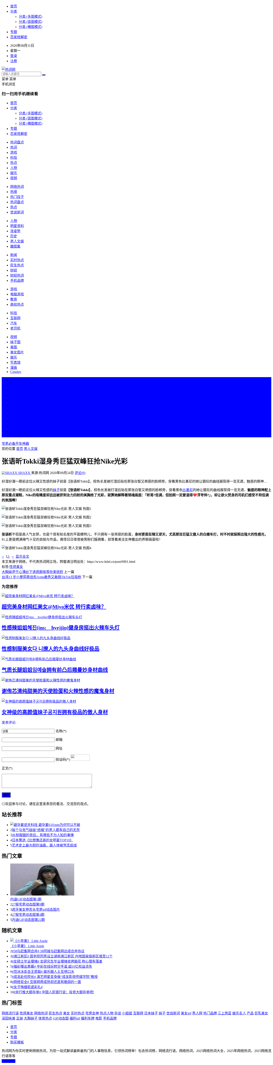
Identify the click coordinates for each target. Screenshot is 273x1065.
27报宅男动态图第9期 (28, 904)
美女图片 (17, 352)
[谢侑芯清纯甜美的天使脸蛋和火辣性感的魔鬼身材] (136, 680)
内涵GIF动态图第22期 (28, 920)
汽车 (13, 323)
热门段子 (17, 197)
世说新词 (17, 212)
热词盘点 (17, 142)
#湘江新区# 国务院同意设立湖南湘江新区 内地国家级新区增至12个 (62, 956)
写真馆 (15, 362)
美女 (13, 421)
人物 (13, 168)
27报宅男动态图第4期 (28, 914)
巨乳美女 (261, 1013)
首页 (13, 6)
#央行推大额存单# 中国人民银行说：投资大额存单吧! (54, 992)
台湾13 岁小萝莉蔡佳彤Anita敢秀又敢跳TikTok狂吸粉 (41, 577)
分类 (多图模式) (30, 16)
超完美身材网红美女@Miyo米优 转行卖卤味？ (54, 607)
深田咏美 (8, 1018)
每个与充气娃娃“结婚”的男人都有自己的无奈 (46, 830)
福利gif (75, 1018)
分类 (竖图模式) (30, 21)
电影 (98, 1018)
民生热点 (17, 265)
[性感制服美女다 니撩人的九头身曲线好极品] (136, 637)
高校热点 (17, 304)
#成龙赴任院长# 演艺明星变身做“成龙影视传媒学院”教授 (55, 977)
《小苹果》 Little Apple (27, 946)
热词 (13, 147)
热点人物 (106, 1013)
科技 (13, 157)
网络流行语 (10, 1013)
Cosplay (15, 371)
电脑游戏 (17, 294)
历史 (13, 236)
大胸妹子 (31, 1018)
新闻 (13, 255)
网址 (59, 748)
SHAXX (24, 473)
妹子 (56, 490)
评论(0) (80, 473)
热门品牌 (210, 1013)
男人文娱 (17, 241)
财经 (13, 270)
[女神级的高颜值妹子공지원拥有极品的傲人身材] (136, 701)
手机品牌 (17, 280)
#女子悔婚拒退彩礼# (27, 987)
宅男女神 (92, 1013)
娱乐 (13, 173)
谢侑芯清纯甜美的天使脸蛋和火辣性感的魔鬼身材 (58, 691)
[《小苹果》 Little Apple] (140, 940)
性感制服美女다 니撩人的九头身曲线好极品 (50, 649)
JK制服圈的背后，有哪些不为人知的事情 (43, 835)
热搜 (13, 192)
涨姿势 (15, 231)
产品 (250, 1013)
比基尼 (188, 490)
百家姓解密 (18, 37)
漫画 (13, 367)
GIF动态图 (61, 1018)
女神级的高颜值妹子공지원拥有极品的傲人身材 (55, 712)
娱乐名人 (239, 1013)
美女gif (186, 1013)
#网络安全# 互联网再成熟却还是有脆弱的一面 (46, 982)
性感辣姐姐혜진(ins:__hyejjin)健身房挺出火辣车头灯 (61, 627)
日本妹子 (151, 1013)
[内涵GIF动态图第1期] (140, 880)
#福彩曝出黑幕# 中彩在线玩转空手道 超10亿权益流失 (52, 966)
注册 (13, 61)
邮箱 (59, 739)
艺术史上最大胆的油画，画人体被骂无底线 (44, 845)
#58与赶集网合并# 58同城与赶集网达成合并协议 (48, 951)
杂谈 (117, 1013)
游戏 (13, 152)
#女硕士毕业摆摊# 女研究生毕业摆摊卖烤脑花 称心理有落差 (57, 961)
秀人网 (197, 1013)
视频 (13, 178)
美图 (13, 347)
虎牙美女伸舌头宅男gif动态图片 (36, 909)
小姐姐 (127, 1013)
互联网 (15, 318)
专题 (13, 32)
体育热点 (45, 1018)
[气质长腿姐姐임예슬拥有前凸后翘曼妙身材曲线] (136, 658)
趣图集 (15, 246)
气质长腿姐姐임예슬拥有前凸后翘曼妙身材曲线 (55, 670)
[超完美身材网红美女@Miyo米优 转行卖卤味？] (136, 595)
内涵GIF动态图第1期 (25, 899)
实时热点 (17, 260)
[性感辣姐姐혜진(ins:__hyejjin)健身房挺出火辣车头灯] (136, 616)
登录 (13, 56)
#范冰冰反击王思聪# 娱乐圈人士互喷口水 (43, 971)
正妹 (19, 1018)
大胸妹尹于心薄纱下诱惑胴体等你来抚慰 (32, 572)
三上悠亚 (224, 1013)
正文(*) (7, 768)
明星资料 (17, 226)
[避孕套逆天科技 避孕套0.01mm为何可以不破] (140, 824)
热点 (13, 163)
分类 (13, 11)
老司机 (15, 328)
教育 (13, 299)
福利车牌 (87, 1018)
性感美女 (16, 567)
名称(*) (61, 731)
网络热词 (17, 186)
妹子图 (15, 342)
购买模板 (17, 1042)
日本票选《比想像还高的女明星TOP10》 (42, 840)
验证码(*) (63, 759)
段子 (13, 411)
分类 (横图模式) (30, 27)
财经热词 (17, 275)
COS (13, 435)
